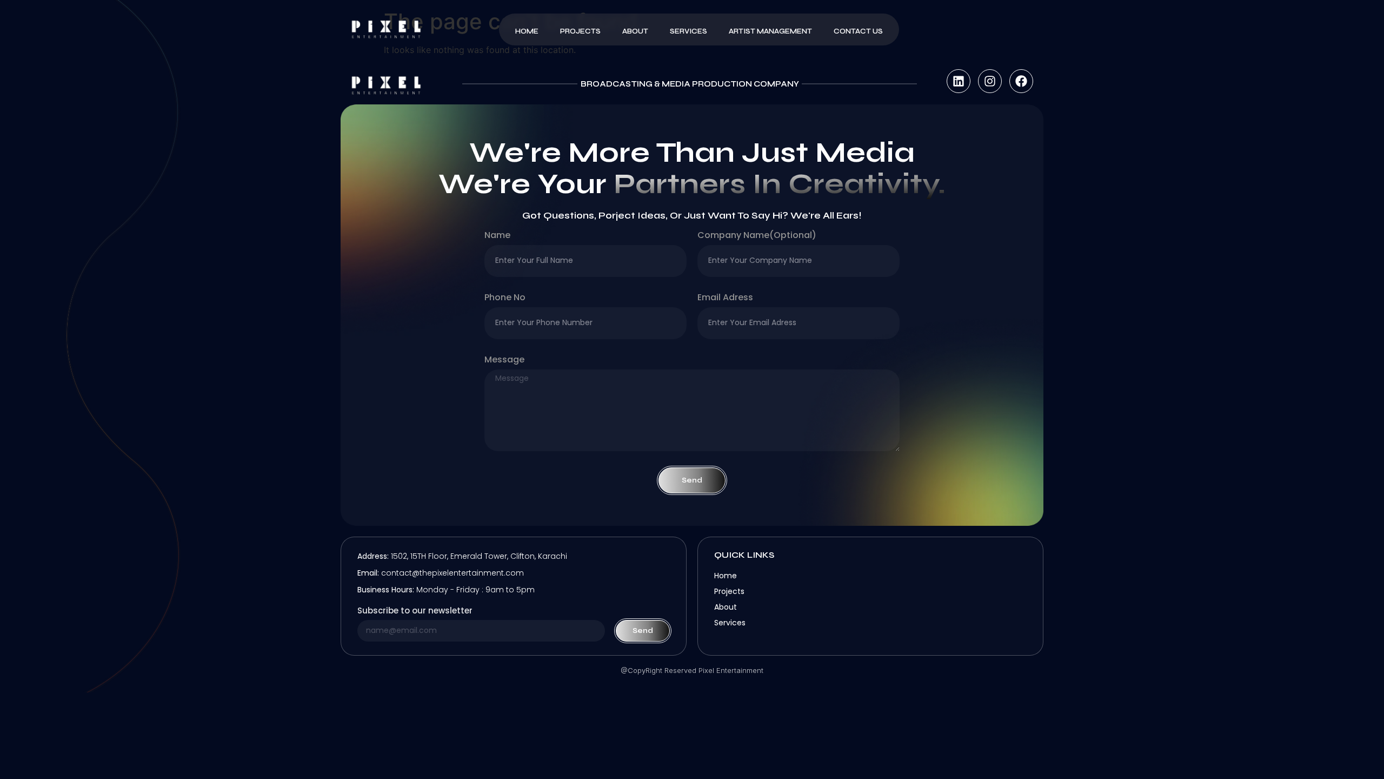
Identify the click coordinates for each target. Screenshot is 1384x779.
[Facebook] (1021, 81)
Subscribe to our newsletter (415, 611)
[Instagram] (990, 81)
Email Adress (725, 298)
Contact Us (858, 31)
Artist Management (770, 31)
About (635, 31)
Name (497, 236)
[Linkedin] (958, 81)
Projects (580, 31)
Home (526, 31)
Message (504, 360)
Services (688, 31)
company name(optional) (756, 236)
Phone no (504, 298)
